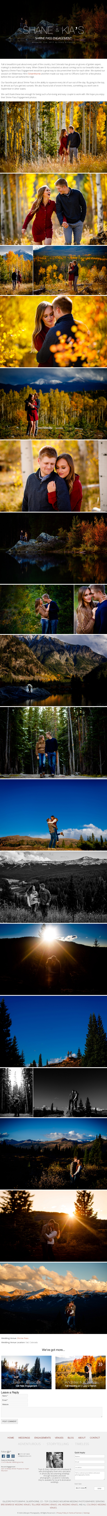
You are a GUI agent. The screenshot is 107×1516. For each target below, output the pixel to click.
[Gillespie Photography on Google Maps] (8, 1456)
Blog (71, 1437)
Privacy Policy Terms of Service (69, 1513)
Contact (95, 1437)
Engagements (42, 1437)
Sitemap (86, 1513)
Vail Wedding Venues (68, 1504)
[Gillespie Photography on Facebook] (3, 1456)
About (81, 1437)
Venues (59, 1437)
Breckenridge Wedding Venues (16, 1504)
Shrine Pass (22, 1338)
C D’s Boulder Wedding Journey (12, 1462)
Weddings (24, 1437)
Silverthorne (34, 73)
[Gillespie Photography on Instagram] (13, 1456)
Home (11, 1437)
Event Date (78, 1484)
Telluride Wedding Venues (44, 1504)
